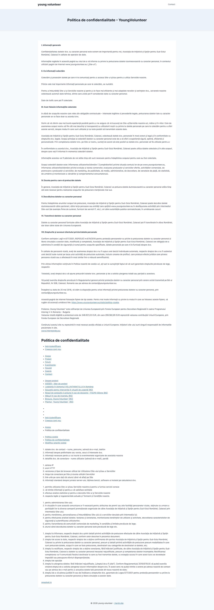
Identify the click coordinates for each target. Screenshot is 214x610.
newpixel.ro (46, 582)
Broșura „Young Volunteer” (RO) (59, 399)
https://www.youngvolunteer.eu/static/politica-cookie (95, 302)
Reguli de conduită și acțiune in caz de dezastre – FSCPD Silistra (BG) (76, 393)
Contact (171, 4)
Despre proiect (51, 381)
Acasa (48, 356)
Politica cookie (51, 437)
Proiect (48, 359)
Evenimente (50, 365)
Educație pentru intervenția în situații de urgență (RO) (69, 390)
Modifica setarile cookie (55, 443)
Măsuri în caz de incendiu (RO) (59, 396)
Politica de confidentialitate (57, 440)
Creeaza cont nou (53, 349)
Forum (48, 362)
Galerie (48, 371)
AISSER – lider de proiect (56, 384)
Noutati (48, 368)
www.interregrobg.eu (50, 331)
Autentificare (53, 346)
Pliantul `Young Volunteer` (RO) (59, 402)
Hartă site (118, 603)
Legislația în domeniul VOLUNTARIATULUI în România (69, 387)
